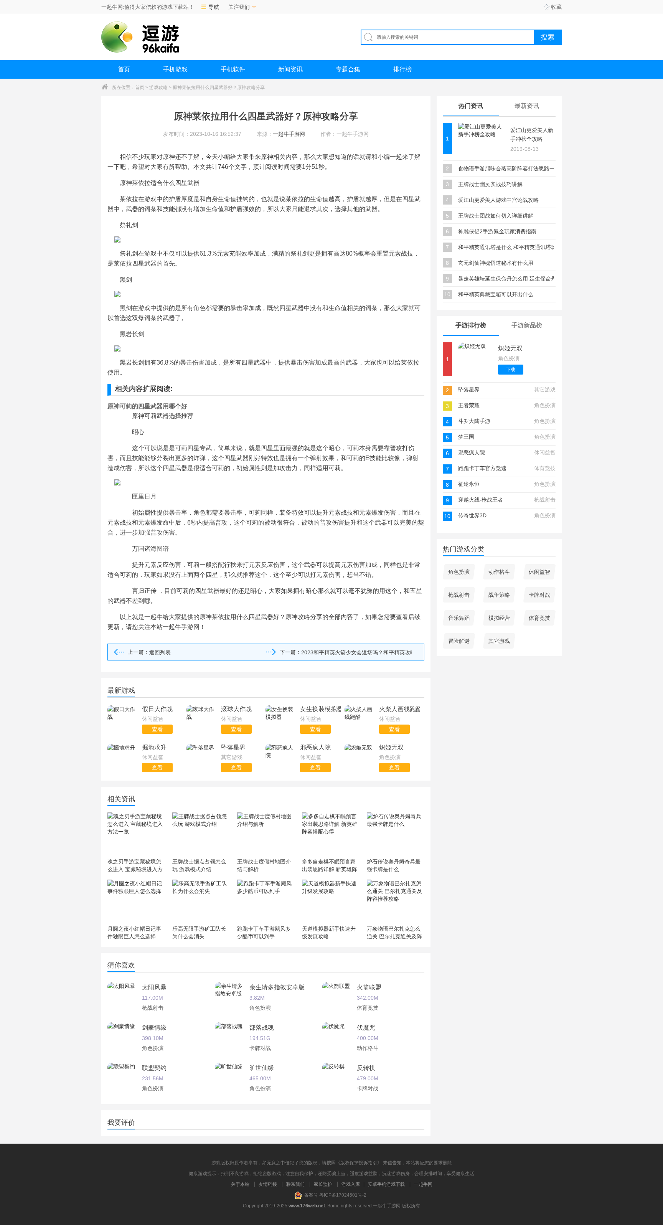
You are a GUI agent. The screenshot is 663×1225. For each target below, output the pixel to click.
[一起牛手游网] (140, 37)
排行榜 (402, 69)
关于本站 (240, 1184)
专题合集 (348, 69)
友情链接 (268, 1184)
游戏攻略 (158, 87)
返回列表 (160, 652)
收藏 (556, 7)
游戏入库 (350, 1184)
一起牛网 (423, 1184)
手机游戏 (175, 69)
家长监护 (323, 1184)
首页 (124, 69)
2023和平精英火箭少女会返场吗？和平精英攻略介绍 (356, 652)
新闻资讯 (290, 69)
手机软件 (233, 69)
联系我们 (295, 1184)
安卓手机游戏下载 (386, 1184)
